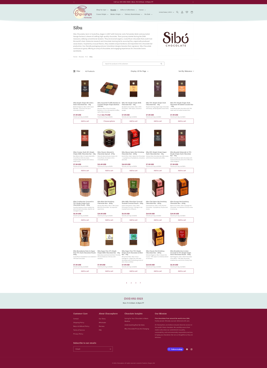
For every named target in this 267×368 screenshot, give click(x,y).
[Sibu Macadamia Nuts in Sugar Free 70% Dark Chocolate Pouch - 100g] (85, 237)
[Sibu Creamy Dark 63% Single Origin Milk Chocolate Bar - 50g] (85, 138)
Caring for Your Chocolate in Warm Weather (136, 319)
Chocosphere (120, 363)
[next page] (140, 283)
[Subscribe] (110, 349)
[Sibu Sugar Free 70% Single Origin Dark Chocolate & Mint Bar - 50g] (133, 237)
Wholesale (102, 322)
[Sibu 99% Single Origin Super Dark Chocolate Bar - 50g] (157, 138)
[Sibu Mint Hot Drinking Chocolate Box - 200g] (109, 187)
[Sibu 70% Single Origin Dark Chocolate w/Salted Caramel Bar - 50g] (182, 88)
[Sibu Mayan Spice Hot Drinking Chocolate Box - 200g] (133, 138)
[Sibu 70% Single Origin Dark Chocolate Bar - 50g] (157, 88)
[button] (102, 10)
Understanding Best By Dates (135, 325)
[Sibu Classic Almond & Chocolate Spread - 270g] (109, 138)
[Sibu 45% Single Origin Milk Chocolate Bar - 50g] (133, 88)
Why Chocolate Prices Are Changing (137, 329)
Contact (76, 319)
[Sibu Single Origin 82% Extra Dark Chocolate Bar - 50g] (85, 88)
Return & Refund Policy (81, 326)
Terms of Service (79, 330)
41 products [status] (90, 71)
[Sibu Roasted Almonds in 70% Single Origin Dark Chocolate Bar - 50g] (182, 138)
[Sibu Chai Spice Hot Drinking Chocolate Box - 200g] (157, 187)
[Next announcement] (193, 2)
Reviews (101, 326)
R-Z (86, 57)
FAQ (100, 330)
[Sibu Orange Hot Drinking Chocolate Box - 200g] (182, 187)
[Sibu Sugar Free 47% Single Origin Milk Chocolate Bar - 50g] (109, 237)
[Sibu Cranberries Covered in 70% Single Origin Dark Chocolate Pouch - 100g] (85, 187)
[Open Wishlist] (187, 12)
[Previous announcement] (74, 2)
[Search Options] (162, 64)
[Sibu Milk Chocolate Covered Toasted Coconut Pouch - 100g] (133, 187)
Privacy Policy (78, 334)
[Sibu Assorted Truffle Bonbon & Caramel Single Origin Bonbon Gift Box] (109, 88)
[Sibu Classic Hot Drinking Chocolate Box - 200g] (157, 237)
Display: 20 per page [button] (138, 71)
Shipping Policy (78, 322)
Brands (81, 57)
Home (75, 57)
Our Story (102, 319)
